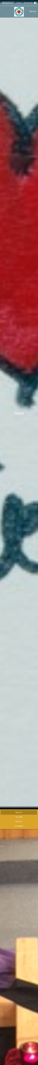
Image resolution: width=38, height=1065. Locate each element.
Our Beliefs (19, 826)
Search (19, 3)
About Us (18, 812)
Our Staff (18, 817)
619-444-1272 (28, 3)
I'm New (19, 821)
